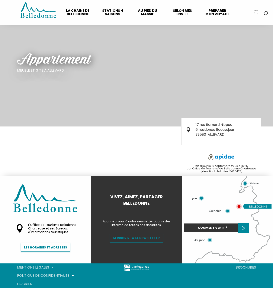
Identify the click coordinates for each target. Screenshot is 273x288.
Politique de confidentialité (43, 275)
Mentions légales (33, 267)
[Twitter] (139, 210)
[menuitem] (78, 12)
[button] (266, 13)
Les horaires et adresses (45, 247)
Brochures (246, 267)
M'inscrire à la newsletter (136, 238)
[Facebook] (133, 210)
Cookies (24, 283)
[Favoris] (256, 12)
